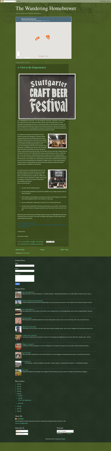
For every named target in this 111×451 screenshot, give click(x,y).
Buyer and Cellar (26, 352)
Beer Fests (27, 244)
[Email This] (47, 242)
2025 (18, 384)
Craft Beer (33, 244)
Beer (22, 244)
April (19, 398)
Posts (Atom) (26, 253)
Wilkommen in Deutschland (29, 327)
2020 (18, 391)
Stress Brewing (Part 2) (28, 292)
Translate (69, 433)
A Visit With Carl (26, 361)
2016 (18, 411)
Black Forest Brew (27, 318)
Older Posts (64, 250)
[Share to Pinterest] (53, 242)
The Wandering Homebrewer (46, 8)
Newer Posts (20, 250)
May (19, 395)
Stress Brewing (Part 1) (28, 309)
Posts (18, 431)
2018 (18, 406)
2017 (18, 408)
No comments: (40, 241)
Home (42, 250)
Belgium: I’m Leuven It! (28, 344)
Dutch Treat (25, 370)
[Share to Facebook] (52, 242)
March (20, 403)
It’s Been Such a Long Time (29, 335)
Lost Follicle (20, 419)
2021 (18, 389)
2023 (18, 386)
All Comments (21, 433)
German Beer (39, 244)
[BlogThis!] (49, 242)
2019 (18, 393)
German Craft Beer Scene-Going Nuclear (32, 301)
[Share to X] (50, 242)
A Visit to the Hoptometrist (31, 67)
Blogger (63, 439)
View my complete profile (21, 423)
